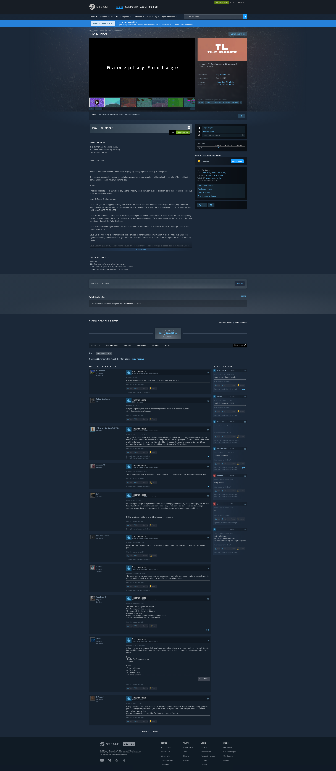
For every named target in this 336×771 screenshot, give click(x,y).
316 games (99, 373)
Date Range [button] (141, 345)
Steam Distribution (168, 760)
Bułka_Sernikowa (103, 399)
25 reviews (99, 643)
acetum (99, 566)
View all (243, 296)
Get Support (228, 756)
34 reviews (99, 402)
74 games (99, 641)
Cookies (204, 760)
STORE (119, 7)
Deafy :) (99, 638)
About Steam (166, 747)
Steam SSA (165, 752)
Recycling (187, 760)
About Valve (188, 747)
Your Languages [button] (103, 353)
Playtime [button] (155, 345)
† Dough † (100, 697)
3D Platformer (216, 102)
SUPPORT (154, 7)
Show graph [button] (238, 345)
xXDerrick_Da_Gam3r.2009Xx (107, 428)
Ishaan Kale (220, 82)
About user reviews (225, 322)
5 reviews (99, 571)
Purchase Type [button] (112, 345)
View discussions (204, 192)
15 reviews (99, 375)
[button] (93, 17)
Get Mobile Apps (229, 752)
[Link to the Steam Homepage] (98, 9)
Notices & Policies (208, 756)
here (129, 304)
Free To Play (221, 173)
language (241, 2)
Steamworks (165, 756)
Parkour (201, 102)
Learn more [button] (237, 161)
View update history (205, 185)
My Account (227, 760)
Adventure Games (105, 31)
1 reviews (99, 430)
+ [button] (240, 102)
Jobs (185, 752)
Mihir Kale (230, 82)
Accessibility (206, 752)
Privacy (204, 747)
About (143, 7)
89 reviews (99, 702)
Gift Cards (165, 765)
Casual (208, 102)
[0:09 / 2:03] (142, 67)
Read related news (205, 189)
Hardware (186, 756)
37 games (99, 569)
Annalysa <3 (101, 597)
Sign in (93, 114)
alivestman (100, 371)
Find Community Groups (207, 196)
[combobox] (213, 16)
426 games (99, 699)
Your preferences (241, 322)
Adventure (226, 102)
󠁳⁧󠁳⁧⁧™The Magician (102, 536)
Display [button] (167, 345)
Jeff (97, 494)
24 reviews (99, 538)
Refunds (204, 765)
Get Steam (227, 747)
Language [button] (127, 345)
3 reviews (99, 602)
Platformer (235, 102)
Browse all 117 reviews (150, 732)
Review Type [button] (95, 345)
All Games (93, 31)
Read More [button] (203, 679)
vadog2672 (100, 465)
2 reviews (99, 497)
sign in (232, 2)
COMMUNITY (131, 7)
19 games (99, 600)
